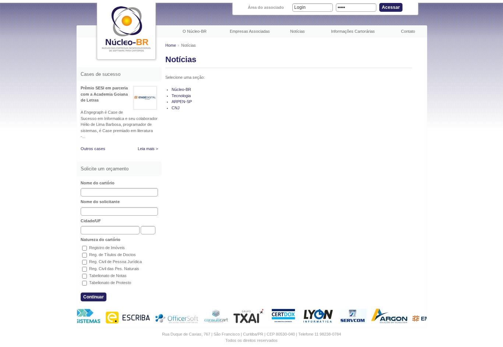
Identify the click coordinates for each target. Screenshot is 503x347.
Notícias (297, 31)
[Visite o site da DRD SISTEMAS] (80, 322)
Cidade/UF (91, 221)
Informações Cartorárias (353, 31)
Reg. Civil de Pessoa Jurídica (115, 261)
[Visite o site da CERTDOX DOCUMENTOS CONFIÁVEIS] (282, 322)
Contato (408, 31)
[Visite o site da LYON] (317, 322)
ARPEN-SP (182, 101)
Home (170, 45)
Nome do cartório (98, 183)
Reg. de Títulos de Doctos (112, 254)
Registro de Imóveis (106, 247)
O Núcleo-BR (195, 31)
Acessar (391, 7)
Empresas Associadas (250, 31)
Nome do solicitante (100, 201)
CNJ (176, 108)
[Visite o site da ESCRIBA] (126, 322)
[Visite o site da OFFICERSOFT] (175, 322)
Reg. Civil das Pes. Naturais (113, 268)
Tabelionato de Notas (107, 275)
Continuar (93, 297)
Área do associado (266, 7)
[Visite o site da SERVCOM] (351, 322)
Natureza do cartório (100, 239)
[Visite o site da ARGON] (388, 322)
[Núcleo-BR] (126, 28)
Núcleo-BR (181, 89)
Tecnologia (181, 95)
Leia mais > (148, 148)
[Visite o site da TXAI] (247, 322)
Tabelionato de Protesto (109, 282)
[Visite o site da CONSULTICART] (214, 322)
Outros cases (93, 148)
